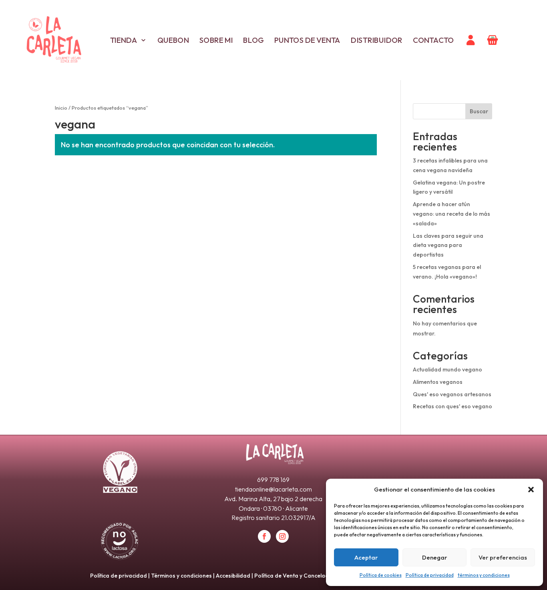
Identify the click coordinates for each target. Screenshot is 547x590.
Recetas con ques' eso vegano (452, 406)
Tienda (123, 40)
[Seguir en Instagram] (282, 536)
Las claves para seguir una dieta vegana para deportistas (448, 245)
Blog (253, 40)
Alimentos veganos (438, 381)
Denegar (434, 557)
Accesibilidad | (235, 575)
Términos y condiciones (181, 575)
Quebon (173, 40)
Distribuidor (376, 40)
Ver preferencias (503, 557)
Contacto (433, 40)
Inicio (61, 107)
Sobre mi (216, 40)
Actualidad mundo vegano (447, 369)
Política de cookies (381, 575)
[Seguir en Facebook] (264, 536)
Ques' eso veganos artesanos (452, 394)
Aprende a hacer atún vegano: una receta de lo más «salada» (451, 214)
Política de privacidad (430, 575)
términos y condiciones (484, 575)
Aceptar (366, 557)
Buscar (479, 111)
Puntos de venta (307, 40)
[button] (531, 490)
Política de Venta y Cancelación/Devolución (310, 575)
